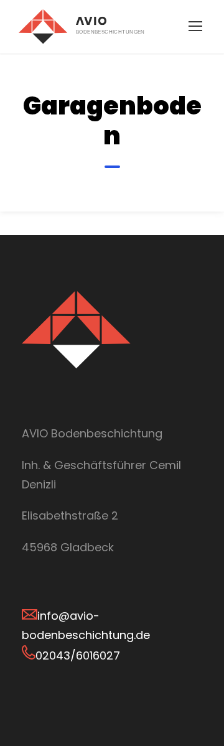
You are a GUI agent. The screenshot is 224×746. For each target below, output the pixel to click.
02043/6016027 (77, 655)
